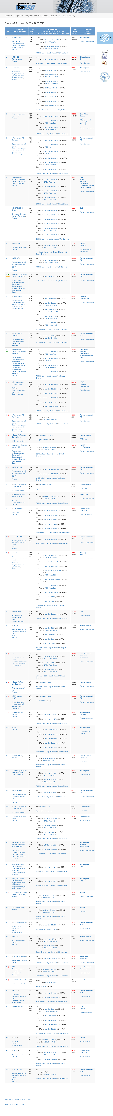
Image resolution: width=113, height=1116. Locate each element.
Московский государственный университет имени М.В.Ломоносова (18, 44)
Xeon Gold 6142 (51, 497)
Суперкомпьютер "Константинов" (18, 383)
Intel (46, 40)
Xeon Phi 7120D (51, 1074)
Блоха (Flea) (17, 612)
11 (7, 296)
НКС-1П (15, 991)
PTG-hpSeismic (17, 508)
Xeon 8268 (51, 277)
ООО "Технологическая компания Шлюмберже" (18, 970)
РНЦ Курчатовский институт (18, 689)
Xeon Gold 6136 (52, 210)
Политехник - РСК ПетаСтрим (18, 416)
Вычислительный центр (18, 659)
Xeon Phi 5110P (53, 312)
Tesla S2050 (52, 834)
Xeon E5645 (52, 982)
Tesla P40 (52, 182)
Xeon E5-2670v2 (53, 734)
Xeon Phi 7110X (53, 263)
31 (7, 756)
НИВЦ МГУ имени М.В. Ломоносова (18, 1100)
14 (7, 382)
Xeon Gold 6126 (53, 40)
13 (7, 349)
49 (7, 1050)
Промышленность (86, 718)
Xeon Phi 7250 (52, 402)
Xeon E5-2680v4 (53, 358)
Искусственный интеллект (85, 250)
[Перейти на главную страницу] (26, 6)
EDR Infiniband (40, 204)
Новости (8, 15)
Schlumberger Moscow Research (19, 817)
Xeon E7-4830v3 (52, 715)
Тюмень (14, 758)
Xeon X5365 (51, 639)
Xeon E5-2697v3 (53, 46)
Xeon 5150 (51, 601)
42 (7, 937)
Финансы (83, 912)
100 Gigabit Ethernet (42, 252)
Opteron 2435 (52, 1016)
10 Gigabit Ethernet (53, 239)
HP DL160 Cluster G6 (19, 980)
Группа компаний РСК (86, 139)
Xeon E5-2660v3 (53, 1020)
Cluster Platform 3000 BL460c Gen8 (19, 436)
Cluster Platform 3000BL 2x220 (17, 683)
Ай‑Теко (83, 714)
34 (7, 806)
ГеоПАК (15, 1050)
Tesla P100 (53, 42)
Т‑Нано (14, 727)
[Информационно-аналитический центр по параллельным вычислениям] (105, 38)
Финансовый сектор (18, 908)
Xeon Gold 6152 (52, 180)
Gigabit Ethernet (52, 53)
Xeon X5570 (52, 101)
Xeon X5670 (52, 92)
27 (7, 682)
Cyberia (15, 553)
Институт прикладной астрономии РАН (19, 772)
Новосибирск (16, 889)
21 (7, 508)
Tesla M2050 (53, 672)
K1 (50, 154)
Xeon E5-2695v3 (53, 586)
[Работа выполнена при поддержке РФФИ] (105, 77)
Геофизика (83, 762)
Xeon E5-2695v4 (52, 849)
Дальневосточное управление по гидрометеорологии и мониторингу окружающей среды (19, 869)
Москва (14, 49)
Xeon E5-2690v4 (53, 372)
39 (7, 893)
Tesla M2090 (53, 630)
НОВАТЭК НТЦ (17, 756)
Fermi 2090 (53, 305)
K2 (50, 147)
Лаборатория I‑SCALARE (16, 927)
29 (7, 712)
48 (7, 1037)
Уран (14, 654)
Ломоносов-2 (17, 37)
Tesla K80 (53, 123)
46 (7, 991)
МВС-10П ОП (17, 467)
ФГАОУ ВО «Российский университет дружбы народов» (86, 352)
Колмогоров (17, 243)
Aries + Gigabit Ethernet (47, 64)
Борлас (82, 116)
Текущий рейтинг (33, 15)
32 (7, 771)
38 (7, 879)
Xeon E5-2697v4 (53, 59)
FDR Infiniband (40, 53)
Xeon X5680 (51, 336)
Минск (14, 962)
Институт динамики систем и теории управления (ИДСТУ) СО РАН (19, 855)
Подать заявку (68, 15)
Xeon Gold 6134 (52, 215)
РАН (13, 268)
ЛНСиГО (15, 1041)
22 (7, 537)
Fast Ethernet (64, 239)
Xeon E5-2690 (52, 261)
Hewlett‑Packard (85, 435)
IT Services (83, 439)
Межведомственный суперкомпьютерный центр (19, 264)
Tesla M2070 (53, 948)
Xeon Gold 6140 (52, 228)
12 (7, 333)
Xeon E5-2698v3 (52, 524)
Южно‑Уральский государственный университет (18, 341)
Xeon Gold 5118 (53, 555)
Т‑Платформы (85, 37)
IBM (46, 88)
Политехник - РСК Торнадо (18, 139)
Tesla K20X (52, 828)
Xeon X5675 (51, 628)
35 (7, 816)
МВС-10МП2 (17, 790)
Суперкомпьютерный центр (19, 145)
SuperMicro (84, 114)
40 (7, 908)
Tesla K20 (52, 775)
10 (7, 274)
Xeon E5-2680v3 (53, 116)
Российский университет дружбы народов (19, 351)
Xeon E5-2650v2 (53, 127)
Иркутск (14, 860)
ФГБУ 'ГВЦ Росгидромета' (17, 58)
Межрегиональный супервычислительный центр (19, 559)
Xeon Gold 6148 (52, 511)
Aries (37, 64)
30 (7, 727)
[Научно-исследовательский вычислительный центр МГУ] (104, 56)
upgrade (8, 276)
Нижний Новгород (18, 308)
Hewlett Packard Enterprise (85, 509)
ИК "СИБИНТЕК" (17, 1054)
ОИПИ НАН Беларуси (19, 960)
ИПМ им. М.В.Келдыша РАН (18, 501)
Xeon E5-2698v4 (53, 352)
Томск (14, 569)
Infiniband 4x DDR (41, 648)
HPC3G (15, 937)
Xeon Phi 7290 (51, 793)
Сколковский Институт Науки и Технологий (19, 215)
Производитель (85, 616)
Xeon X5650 (51, 946)
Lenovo (82, 1009)
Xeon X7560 (52, 70)
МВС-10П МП (17, 1070)
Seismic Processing (86, 514)
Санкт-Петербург (17, 154)
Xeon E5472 (47, 682)
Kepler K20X (53, 325)
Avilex (82, 179)
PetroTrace (15, 512)
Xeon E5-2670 (52, 743)
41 (7, 923)
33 (7, 790)
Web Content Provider (19, 984)
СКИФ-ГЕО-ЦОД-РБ (19, 956)
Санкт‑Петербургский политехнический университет (19, 150)
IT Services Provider (18, 441)
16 (7, 435)
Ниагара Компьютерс (84, 297)
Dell (81, 177)
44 (7, 967)
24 (7, 612)
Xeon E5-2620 (51, 825)
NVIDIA (47, 42)
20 (7, 494)
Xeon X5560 (51, 832)
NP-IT (82, 382)
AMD (45, 845)
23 (7, 553)
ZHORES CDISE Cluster (17, 209)
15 (7, 415)
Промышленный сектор (17, 713)
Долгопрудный (17, 932)
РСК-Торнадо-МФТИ (19, 923)
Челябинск (15, 345)
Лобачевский (17, 296)
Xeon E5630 (52, 75)
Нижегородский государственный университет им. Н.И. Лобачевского (19, 303)
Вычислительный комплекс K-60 (18, 495)
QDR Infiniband (40, 110)
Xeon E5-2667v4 (52, 1053)
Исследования (85, 63)
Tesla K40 (53, 165)
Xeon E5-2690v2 (53, 1025)
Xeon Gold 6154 (52, 246)
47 (7, 1007)
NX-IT (82, 357)
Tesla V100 (52, 193)
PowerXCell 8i (52, 88)
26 (7, 654)
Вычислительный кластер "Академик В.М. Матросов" (18, 845)
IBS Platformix (85, 447)
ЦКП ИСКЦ (16, 851)
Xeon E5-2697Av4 (53, 470)
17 (7, 445)
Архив (45, 15)
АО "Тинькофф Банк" (19, 247)
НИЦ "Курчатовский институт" (18, 115)
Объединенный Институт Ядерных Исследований (18, 288)
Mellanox (83, 245)
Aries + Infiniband (62, 64)
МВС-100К (16, 626)
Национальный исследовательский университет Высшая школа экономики (19, 180)
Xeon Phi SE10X (53, 338)
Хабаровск (15, 875)
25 (7, 626)
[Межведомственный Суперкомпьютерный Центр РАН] (104, 63)
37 (7, 865)
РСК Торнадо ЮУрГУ (17, 334)
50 (7, 1070)
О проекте (18, 15)
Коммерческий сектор (85, 732)
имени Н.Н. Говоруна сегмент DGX (19, 446)
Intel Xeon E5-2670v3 (54, 571)
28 (7, 696)
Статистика (55, 15)
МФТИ (14, 930)
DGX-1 (15, 1037)
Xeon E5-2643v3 (52, 520)
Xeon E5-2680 (52, 1029)
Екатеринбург (16, 666)
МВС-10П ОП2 (17, 537)
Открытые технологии (84, 657)
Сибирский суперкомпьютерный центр (19, 997)
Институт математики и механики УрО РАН (19, 663)
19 (7, 484)
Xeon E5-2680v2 (48, 435)
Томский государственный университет (18, 565)
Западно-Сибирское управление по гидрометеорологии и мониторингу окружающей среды (19, 883)
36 (7, 843)
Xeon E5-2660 (52, 299)
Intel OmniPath (40, 281)
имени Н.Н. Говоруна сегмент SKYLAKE (19, 275)
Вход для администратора (14, 1104)
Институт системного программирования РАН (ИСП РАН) (87, 184)
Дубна (14, 292)
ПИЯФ (14, 388)
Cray (81, 59)
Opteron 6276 (51, 845)
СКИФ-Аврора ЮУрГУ (17, 697)
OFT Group (84, 494)
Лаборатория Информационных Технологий (18, 282)
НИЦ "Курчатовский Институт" (85, 120)
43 (7, 956)
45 (7, 980)
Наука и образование (87, 41)
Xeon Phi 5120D (52, 420)
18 (7, 467)
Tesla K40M (54, 49)
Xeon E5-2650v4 (53, 393)
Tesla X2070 (54, 77)
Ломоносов (16, 68)
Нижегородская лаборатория (17, 617)
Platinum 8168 (50, 758)
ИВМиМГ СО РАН (18, 1001)
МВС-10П (16, 258)
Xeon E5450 (51, 635)
